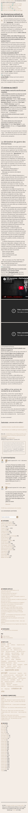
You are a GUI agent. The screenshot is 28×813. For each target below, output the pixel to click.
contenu (7, 653)
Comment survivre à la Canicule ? (9, 593)
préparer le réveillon (9, 681)
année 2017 (4, 753)
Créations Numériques (6, 522)
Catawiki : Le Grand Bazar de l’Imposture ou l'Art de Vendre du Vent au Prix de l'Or (13, 615)
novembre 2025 (5, 737)
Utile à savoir (4, 552)
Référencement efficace (6, 523)
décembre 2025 (5, 735)
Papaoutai (7, 688)
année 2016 (4, 755)
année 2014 (4, 758)
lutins (14, 664)
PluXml (14, 810)
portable (13, 680)
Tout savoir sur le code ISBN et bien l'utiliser (11, 607)
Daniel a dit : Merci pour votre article (10, 715)
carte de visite (19, 675)
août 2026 (3, 724)
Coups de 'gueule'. (5, 528)
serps (13, 676)
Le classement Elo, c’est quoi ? (8, 595)
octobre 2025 (4, 738)
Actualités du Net (10, 0)
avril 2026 (3, 730)
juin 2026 (3, 727)
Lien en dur (3, 529)
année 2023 (4, 744)
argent (9, 648)
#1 (6, 460)
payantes (20, 673)
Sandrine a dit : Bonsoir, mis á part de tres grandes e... (14, 716)
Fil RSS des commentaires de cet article (11, 508)
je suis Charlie (15, 434)
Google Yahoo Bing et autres (8, 525)
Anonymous (13, 435)
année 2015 (4, 756)
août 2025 (3, 740)
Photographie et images (6, 540)
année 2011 (4, 763)
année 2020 (4, 749)
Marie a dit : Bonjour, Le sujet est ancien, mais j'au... (13, 700)
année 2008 (4, 767)
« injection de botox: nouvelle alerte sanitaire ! (12, 427)
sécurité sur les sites (9, 675)
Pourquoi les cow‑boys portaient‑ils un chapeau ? (13, 602)
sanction (9, 684)
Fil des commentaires (7, 637)
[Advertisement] (14, 572)
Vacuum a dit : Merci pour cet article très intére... (13, 710)
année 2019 (4, 750)
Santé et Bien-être (5, 556)
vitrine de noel (12, 673)
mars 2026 (3, 732)
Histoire (9, 666)
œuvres (15, 666)
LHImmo (13, 644)
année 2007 (4, 769)
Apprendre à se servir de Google (8, 536)
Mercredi (9, 664)
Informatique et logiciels (7, 549)
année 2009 (4, 766)
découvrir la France (10, 651)
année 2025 (4, 741)
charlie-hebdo (9, 434)
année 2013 (4, 760)
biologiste (20, 664)
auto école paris (15, 653)
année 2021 (4, 747)
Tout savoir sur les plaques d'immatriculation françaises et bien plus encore (12, 604)
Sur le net (3, 526)
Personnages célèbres (6, 545)
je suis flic (21, 434)
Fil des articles (5, 636)
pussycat (3, 643)
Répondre (7, 483)
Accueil (3, 0)
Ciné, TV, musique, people (7, 546)
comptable (7, 654)
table (8, 656)
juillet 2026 (4, 726)
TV (11, 650)
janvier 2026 (4, 733)
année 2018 (4, 752)
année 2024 (4, 743)
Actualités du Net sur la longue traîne (15, 805)
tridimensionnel (12, 661)
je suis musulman (7, 435)
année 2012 (4, 761)
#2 (6, 487)
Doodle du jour (4, 542)
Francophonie (4, 551)
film (8, 644)
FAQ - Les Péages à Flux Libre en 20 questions (12, 608)
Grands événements (6, 543)
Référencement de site (6, 548)
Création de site (5, 531)
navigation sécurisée (12, 678)
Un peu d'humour (5, 537)
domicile (7, 659)
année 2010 (4, 764)
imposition (7, 657)
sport (18, 680)
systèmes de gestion (10, 667)
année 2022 (4, 746)
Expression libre (5, 539)
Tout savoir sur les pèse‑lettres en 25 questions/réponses (10, 590)
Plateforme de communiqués (11, 630)
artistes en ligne (16, 654)
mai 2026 (3, 729)
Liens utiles (4, 534)
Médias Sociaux (5, 557)
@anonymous (20, 435)
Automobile (4, 554)
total (2, 770)
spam (25, 664)
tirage (12, 659)
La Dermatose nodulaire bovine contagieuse (11, 610)
